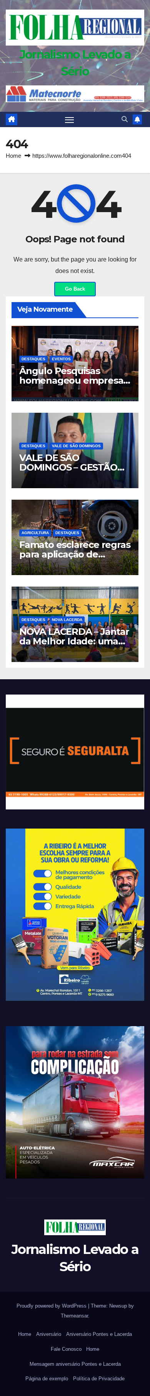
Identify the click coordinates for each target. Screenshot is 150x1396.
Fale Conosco (66, 1349)
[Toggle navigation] (69, 119)
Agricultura (35, 533)
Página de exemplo (46, 1378)
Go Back (75, 289)
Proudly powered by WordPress (52, 1306)
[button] (125, 119)
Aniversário (48, 1334)
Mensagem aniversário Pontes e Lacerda (75, 1364)
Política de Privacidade (99, 1378)
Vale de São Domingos (76, 446)
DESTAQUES (33, 359)
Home (13, 155)
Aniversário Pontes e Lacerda (99, 1334)
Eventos (61, 359)
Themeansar (74, 1316)
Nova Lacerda (67, 620)
